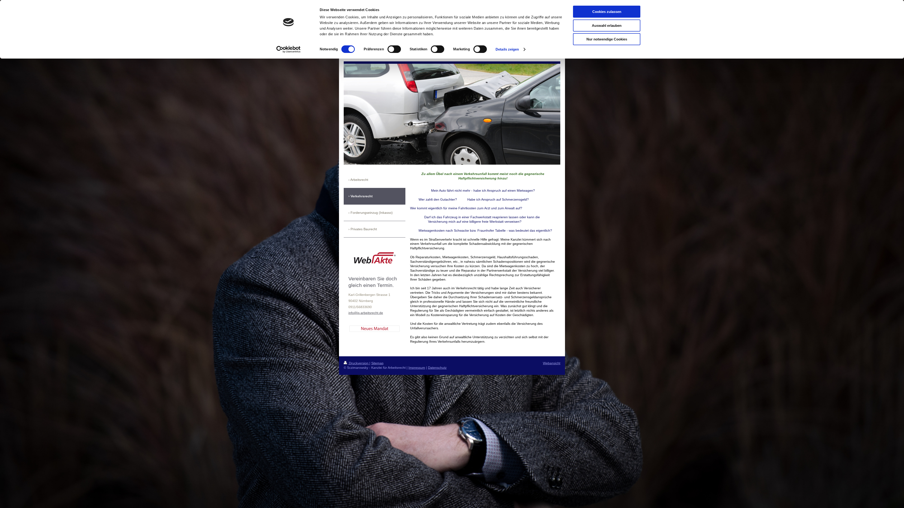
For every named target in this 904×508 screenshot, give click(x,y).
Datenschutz (437, 367)
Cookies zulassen (606, 12)
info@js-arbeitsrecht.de (365, 313)
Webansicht (551, 363)
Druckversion (358, 363)
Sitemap (377, 363)
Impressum (416, 367)
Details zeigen (507, 49)
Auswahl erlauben (607, 26)
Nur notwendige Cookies (606, 39)
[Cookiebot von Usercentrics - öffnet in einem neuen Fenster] (288, 49)
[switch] (394, 49)
